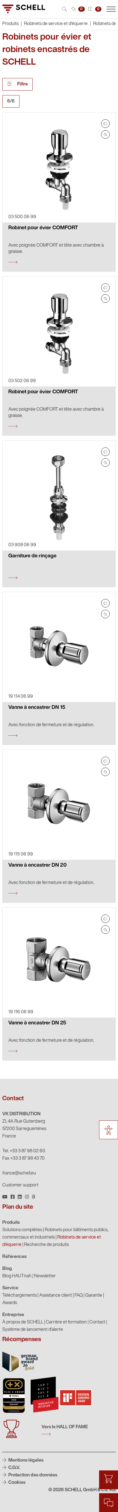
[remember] (105, 134)
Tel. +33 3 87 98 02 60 (23, 1151)
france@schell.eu (19, 1173)
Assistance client (55, 1295)
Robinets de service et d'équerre (56, 24)
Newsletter (45, 1276)
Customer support (20, 1185)
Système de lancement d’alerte (32, 1329)
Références (14, 1257)
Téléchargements (19, 1295)
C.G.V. (13, 1468)
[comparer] (105, 123)
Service (10, 1288)
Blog (7, 1269)
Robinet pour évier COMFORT (43, 228)
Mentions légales (25, 1460)
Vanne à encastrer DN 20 (37, 865)
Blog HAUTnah (17, 1276)
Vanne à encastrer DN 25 (37, 1023)
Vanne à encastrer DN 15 (36, 707)
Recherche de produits (46, 1245)
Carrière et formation (66, 1322)
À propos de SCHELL (22, 1322)
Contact (97, 1322)
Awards (9, 1303)
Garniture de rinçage (32, 556)
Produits (11, 1222)
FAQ (78, 1295)
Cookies (16, 1482)
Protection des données (32, 1475)
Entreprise (13, 1315)
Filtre (22, 84)
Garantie (93, 1295)
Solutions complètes (22, 1230)
